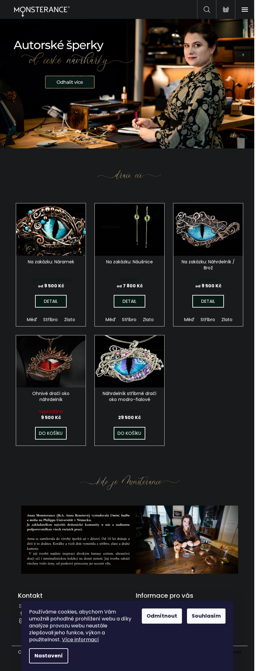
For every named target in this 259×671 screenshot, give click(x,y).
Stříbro (50, 319)
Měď (32, 319)
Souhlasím (206, 616)
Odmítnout (162, 616)
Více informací (80, 639)
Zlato (69, 319)
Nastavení (48, 655)
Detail (51, 301)
